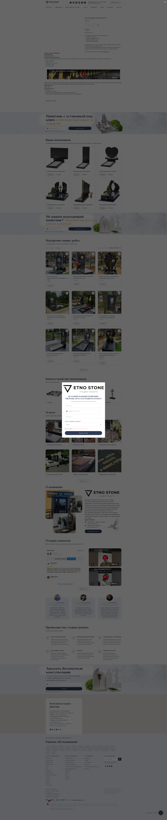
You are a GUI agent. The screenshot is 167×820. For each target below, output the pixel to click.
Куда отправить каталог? (73, 421)
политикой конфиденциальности (80, 428)
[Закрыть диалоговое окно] (165, 2)
